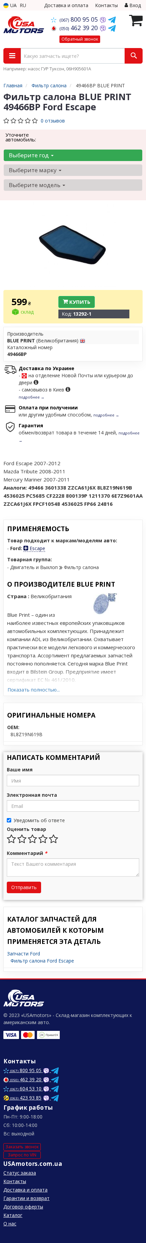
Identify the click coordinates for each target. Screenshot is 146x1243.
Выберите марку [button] (33, 170)
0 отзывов (53, 120)
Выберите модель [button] (35, 185)
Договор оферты (23, 1206)
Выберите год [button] (29, 155)
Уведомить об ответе (39, 820)
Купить (79, 301)
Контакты (106, 5)
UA (13, 5)
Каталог (12, 1215)
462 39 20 (79, 28)
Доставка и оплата (66, 5)
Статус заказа (19, 1173)
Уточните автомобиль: (20, 137)
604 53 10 (26, 1088)
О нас (9, 1223)
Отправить (24, 887)
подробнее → (31, 397)
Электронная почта (32, 795)
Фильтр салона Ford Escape (42, 960)
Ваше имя (20, 769)
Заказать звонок (22, 1147)
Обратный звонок (79, 39)
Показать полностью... (33, 689)
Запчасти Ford (23, 953)
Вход (134, 5)
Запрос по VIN (22, 1155)
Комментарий (27, 853)
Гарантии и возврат (26, 1198)
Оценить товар (26, 829)
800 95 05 (79, 19)
